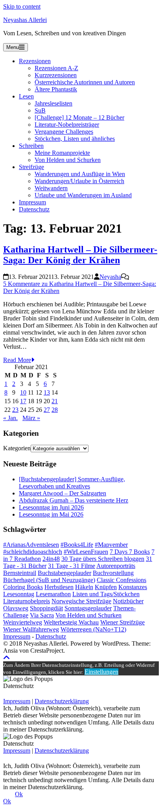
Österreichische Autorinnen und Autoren (85, 82)
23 (15, 409)
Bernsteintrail (19, 573)
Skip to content (21, 6)
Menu (12, 47)
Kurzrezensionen (56, 75)
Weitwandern (51, 188)
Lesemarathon (53, 594)
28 (55, 409)
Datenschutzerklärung (62, 701)
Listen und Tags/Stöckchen (106, 594)
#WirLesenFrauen (86, 551)
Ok (19, 794)
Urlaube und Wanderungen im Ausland (83, 195)
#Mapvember (111, 544)
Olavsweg (15, 608)
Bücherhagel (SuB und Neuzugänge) (49, 580)
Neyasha (110, 276)
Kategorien (17, 448)
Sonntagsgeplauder (88, 608)
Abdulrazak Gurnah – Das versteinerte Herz (73, 500)
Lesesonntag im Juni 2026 (51, 507)
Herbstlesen (59, 587)
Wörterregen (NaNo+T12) (93, 629)
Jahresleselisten (53, 103)
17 (23, 401)
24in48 (51, 558)
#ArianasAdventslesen (31, 544)
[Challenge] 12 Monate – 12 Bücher (79, 117)
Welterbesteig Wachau (71, 622)
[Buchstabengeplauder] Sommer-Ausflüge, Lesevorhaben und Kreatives (72, 483)
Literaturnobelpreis (26, 601)
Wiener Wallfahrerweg (31, 629)
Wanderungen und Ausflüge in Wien (80, 174)
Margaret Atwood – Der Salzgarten (62, 493)
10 (23, 392)
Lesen (26, 96)
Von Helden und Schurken (68, 160)
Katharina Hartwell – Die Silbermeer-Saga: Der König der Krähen (80, 254)
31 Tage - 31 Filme (71, 565)
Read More (17, 360)
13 (47, 392)
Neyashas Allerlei (25, 19)
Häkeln (84, 587)
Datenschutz (34, 209)
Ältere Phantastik (56, 89)
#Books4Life (77, 544)
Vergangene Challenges (64, 131)
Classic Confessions (121, 580)
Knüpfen (106, 587)
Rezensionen (35, 61)
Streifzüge (31, 167)
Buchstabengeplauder (64, 573)
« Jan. (10, 418)
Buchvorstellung (113, 573)
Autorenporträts (115, 565)
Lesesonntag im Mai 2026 (51, 514)
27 (47, 409)
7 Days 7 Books (130, 551)
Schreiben (31, 145)
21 (55, 401)
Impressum (32, 202)
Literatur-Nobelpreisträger (67, 124)
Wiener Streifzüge (122, 622)
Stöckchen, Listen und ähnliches (75, 138)
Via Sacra (42, 615)
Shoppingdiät (46, 608)
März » (31, 418)
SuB (40, 110)
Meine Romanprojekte (62, 152)
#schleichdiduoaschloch (32, 551)
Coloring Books (23, 587)
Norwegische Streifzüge (81, 601)
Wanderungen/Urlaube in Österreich (79, 181)
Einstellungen (101, 671)
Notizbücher (128, 601)
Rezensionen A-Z (56, 68)
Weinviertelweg (22, 622)
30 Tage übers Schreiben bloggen (102, 558)
